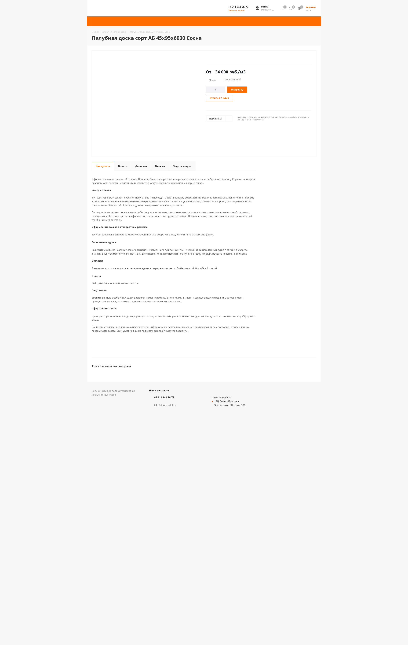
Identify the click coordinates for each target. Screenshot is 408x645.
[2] (210, 57)
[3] (213, 57)
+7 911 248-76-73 (238, 7)
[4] (216, 57)
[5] (219, 57)
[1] (207, 57)
